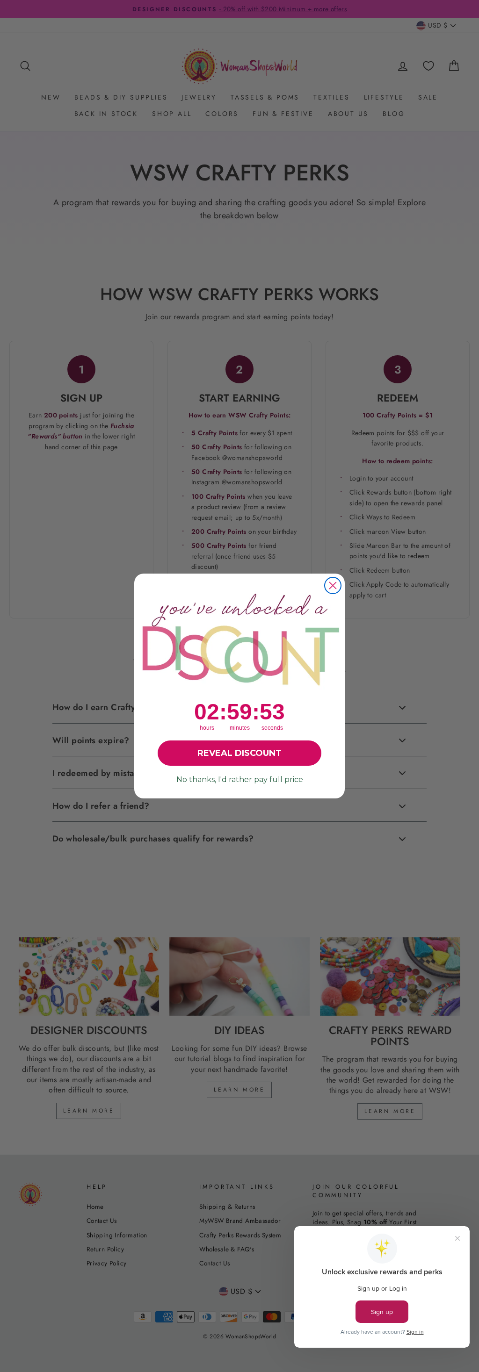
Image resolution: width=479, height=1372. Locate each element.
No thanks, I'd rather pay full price (239, 779)
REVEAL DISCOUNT (239, 753)
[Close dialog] (333, 585)
